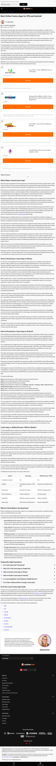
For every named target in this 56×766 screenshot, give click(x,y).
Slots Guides (5, 704)
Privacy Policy (5, 685)
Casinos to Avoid (6, 690)
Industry (4, 720)
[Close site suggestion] (54, 2)
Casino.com (4, 11)
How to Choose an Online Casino (10, 692)
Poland (6, 614)
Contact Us (4, 678)
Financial (4, 723)
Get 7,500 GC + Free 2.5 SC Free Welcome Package (40, 124)
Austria (6, 623)
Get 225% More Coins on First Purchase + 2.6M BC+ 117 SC (40, 151)
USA (5, 605)
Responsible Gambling (7, 683)
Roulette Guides (6, 702)
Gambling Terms (6, 709)
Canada (6, 611)
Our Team (4, 680)
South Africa (7, 617)
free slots (24, 598)
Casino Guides (5, 696)
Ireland (6, 620)
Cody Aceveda (12, 25)
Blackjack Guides (6, 699)
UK (5, 608)
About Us (4, 675)
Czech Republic (8, 626)
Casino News (5, 713)
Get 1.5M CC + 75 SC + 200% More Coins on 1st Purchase (40, 70)
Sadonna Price (10, 21)
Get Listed (4, 688)
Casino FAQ (5, 706)
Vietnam (6, 629)
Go (23, 4)
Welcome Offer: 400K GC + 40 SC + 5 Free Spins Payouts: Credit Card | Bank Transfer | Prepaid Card (40, 97)
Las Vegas (4, 718)
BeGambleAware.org (7, 757)
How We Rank (21, 214)
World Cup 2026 (6, 716)
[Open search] (54, 8)
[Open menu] (1, 8)
